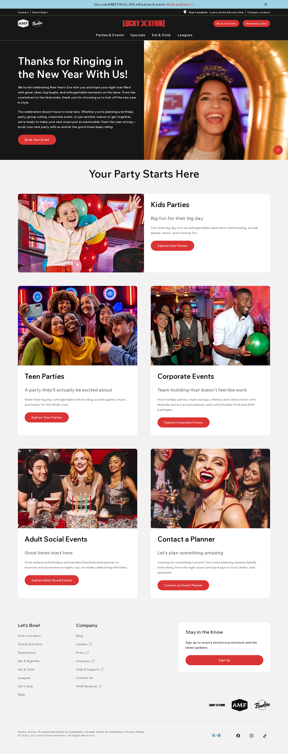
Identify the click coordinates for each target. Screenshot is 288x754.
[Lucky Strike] (217, 705)
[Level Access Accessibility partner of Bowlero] (216, 735)
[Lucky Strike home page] (144, 23)
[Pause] (278, 150)
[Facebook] (238, 736)
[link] (226, 23)
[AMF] (23, 23)
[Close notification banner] (266, 4)
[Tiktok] (265, 736)
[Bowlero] (37, 23)
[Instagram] (251, 736)
